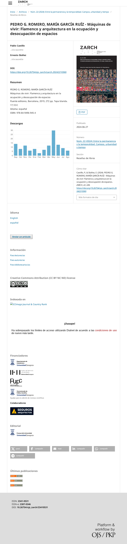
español (14, 222)
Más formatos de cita (88, 197)
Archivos (23, 11)
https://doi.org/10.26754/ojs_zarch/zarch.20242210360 (38, 72)
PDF (83, 112)
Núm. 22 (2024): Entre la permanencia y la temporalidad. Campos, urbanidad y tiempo (70, 11)
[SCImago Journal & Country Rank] (28, 304)
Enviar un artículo (21, 236)
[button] (18, 449)
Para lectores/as (17, 255)
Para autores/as (17, 260)
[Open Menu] (10, 3)
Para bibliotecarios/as (20, 264)
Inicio (12, 11)
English (14, 218)
